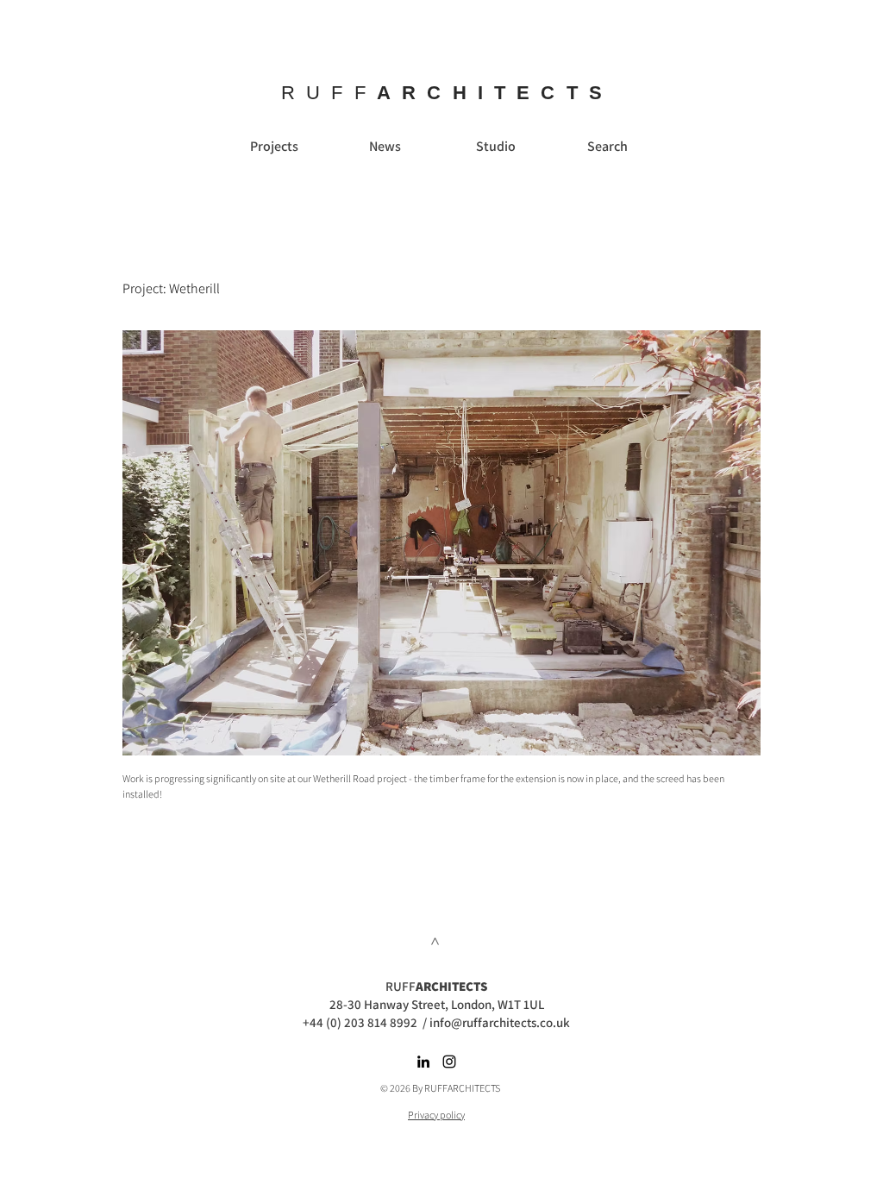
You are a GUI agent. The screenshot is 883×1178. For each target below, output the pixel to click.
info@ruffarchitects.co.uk (499, 1022)
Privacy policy (436, 1114)
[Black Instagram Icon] (449, 1061)
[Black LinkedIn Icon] (423, 1061)
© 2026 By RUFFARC (422, 1087)
